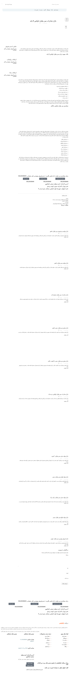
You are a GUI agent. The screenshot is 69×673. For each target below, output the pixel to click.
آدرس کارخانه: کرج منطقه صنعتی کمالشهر (56, 184)
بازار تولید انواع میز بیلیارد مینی (60, 517)
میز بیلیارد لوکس (62, 392)
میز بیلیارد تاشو (62, 229)
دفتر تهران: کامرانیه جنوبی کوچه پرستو (57, 186)
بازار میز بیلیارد (64, 195)
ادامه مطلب (66, 268)
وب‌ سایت (66, 578)
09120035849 (64, 181)
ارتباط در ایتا (13, 72)
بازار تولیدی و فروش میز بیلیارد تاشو (59, 231)
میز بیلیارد (65, 16)
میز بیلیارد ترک (66, 495)
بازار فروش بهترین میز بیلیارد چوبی (59, 538)
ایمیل (67, 573)
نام (67, 568)
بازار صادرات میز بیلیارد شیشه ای (59, 295)
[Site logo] (64, 4)
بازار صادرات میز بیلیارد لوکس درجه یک (58, 394)
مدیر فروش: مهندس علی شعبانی (10, 49)
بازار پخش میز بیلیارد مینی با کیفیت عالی (58, 361)
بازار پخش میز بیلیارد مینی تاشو (60, 328)
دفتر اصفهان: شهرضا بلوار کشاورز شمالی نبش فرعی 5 (53, 188)
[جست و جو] (36, 4)
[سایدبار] (67, 671)
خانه (67, 16)
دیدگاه (66, 555)
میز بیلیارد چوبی (65, 536)
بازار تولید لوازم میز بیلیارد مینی (60, 477)
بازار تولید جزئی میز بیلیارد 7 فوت (59, 456)
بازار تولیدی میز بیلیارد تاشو (61, 263)
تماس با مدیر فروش (10, 46)
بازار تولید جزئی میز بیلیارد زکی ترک (59, 497)
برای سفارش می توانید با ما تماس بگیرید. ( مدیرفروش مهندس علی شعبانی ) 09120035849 (43, 176)
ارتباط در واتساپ (11, 59)
